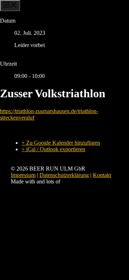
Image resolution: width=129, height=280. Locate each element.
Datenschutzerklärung (64, 175)
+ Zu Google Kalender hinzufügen (61, 143)
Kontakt (102, 175)
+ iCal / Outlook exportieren (53, 149)
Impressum (23, 175)
